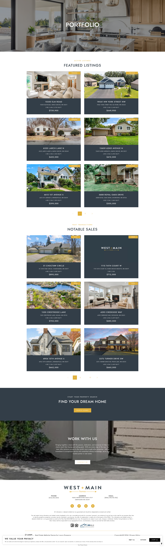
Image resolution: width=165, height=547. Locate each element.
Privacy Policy (135, 535)
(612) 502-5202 (54, 497)
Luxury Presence (65, 535)
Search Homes (82, 410)
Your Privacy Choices (82, 545)
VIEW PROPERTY (54, 92)
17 (90, 378)
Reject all (132, 540)
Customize (143, 540)
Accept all (154, 540)
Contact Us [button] (83, 462)
